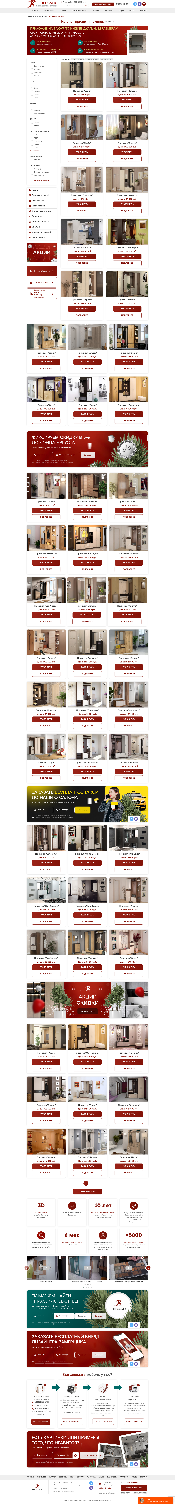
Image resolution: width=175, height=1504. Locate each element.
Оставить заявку (40, 1421)
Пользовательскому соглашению (63, 462)
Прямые (36, 122)
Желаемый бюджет (67, 455)
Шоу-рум (96, 11)
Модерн (36, 69)
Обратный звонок (134, 1488)
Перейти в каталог (134, 1421)
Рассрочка (109, 11)
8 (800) (129, 1483)
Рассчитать (82, 100)
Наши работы (38, 237)
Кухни (35, 190)
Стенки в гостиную (41, 211)
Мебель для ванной (41, 232)
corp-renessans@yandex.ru (134, 1493)
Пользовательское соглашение (99, 1500)
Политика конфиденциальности (75, 1500)
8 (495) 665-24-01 (123, 1)
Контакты (144, 11)
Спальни (36, 227)
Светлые (37, 91)
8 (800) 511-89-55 (123, 4)
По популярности (77, 59)
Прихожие (41, 16)
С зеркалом (38, 141)
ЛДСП (36, 138)
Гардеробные (38, 206)
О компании (48, 11)
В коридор (37, 169)
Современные (39, 66)
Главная (35, 11)
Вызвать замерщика (72, 1421)
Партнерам (124, 1477)
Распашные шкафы (41, 195)
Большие (37, 107)
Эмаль (36, 148)
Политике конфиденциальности (44, 462)
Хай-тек (36, 76)
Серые (36, 98)
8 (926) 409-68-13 (123, 7)
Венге (36, 88)
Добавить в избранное (107, 1493)
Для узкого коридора (41, 172)
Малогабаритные (39, 113)
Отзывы (132, 11)
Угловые (37, 126)
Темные (36, 94)
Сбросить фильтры (41, 180)
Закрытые (37, 160)
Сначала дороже (106, 59)
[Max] (140, 4)
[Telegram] (135, 4)
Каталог (63, 11)
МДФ (35, 135)
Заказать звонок (103, 4)
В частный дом (39, 175)
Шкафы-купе (38, 201)
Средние (37, 110)
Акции (121, 11)
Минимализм (38, 72)
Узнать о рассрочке (103, 1421)
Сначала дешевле (92, 59)
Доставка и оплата (79, 11)
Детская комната (40, 222)
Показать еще (87, 1191)
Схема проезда (105, 1488)
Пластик (36, 144)
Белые (36, 85)
